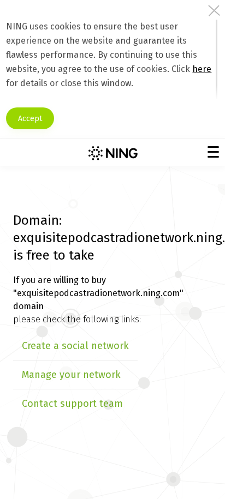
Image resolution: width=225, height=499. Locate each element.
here (201, 69)
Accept (30, 118)
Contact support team (72, 404)
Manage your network (71, 375)
